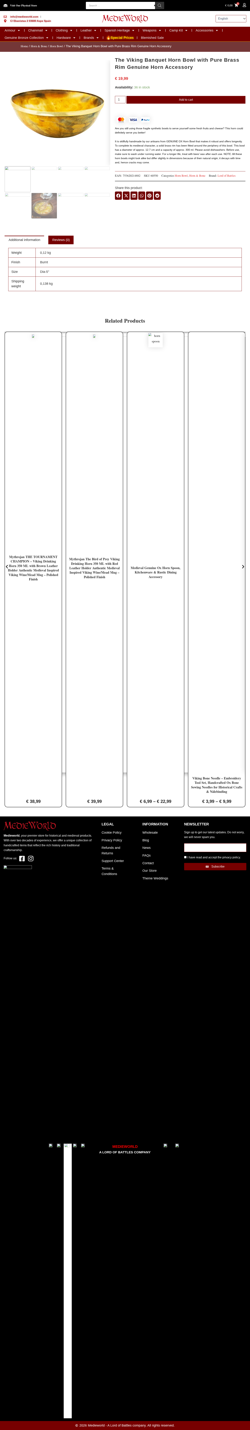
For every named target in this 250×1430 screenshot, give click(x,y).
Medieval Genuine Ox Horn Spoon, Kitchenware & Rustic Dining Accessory (155, 572)
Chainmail (35, 30)
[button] (118, 196)
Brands (89, 38)
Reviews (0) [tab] (61, 240)
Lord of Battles (227, 176)
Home (24, 46)
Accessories (204, 30)
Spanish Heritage (117, 30)
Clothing (62, 30)
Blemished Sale (152, 38)
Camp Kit (176, 30)
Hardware (64, 38)
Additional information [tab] (24, 240)
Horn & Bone (39, 46)
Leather (86, 30)
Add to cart (186, 99)
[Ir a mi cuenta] (244, 5)
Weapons (149, 30)
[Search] (159, 5)
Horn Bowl (56, 46)
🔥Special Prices (120, 38)
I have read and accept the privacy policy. (214, 857)
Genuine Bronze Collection (24, 38)
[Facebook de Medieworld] (21, 858)
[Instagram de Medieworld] (30, 858)
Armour (10, 30)
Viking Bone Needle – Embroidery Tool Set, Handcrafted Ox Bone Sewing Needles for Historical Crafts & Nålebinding (216, 785)
